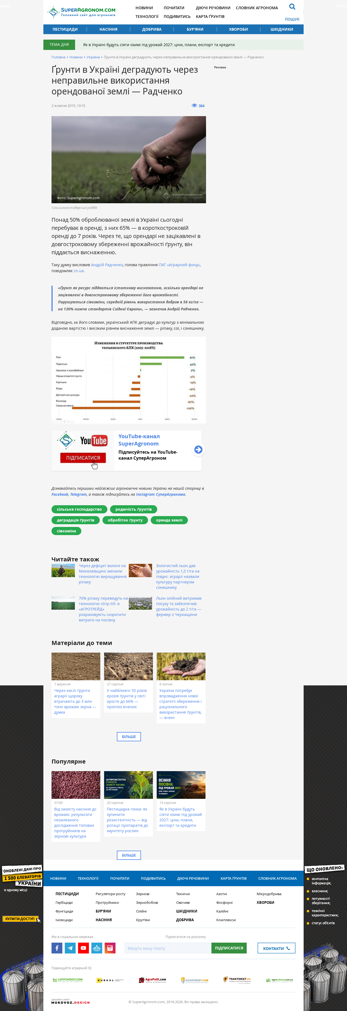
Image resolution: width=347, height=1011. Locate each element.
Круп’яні (143, 920)
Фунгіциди (64, 911)
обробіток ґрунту (125, 520)
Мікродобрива (269, 894)
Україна (93, 57)
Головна (58, 57)
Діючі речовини (213, 7)
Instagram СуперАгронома (160, 494)
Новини (144, 7)
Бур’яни (195, 29)
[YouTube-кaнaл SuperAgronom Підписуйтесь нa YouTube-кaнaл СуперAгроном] (126, 469)
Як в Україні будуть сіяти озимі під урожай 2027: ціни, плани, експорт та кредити (159, 44)
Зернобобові (147, 902)
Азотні (221, 894)
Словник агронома (257, 7)
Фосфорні (224, 902)
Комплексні (226, 920)
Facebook (60, 494)
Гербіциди (64, 902)
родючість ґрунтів (133, 509)
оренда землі (169, 520)
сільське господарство (79, 509)
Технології (147, 16)
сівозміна (66, 530)
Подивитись (177, 16)
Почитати (174, 7)
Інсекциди (64, 920)
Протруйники (107, 902)
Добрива (152, 29)
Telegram (78, 494)
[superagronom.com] (81, 12)
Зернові (142, 894)
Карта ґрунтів (210, 16)
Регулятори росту (111, 894)
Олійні (141, 911)
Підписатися (229, 947)
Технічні (183, 894)
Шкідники (282, 29)
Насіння (108, 29)
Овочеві (183, 902)
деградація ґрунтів (75, 520)
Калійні (222, 911)
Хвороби (238, 29)
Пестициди (65, 29)
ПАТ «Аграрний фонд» (179, 264)
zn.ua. (79, 270)
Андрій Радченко (107, 264)
